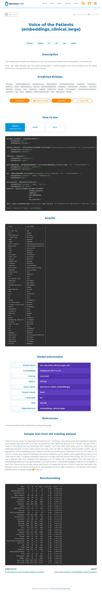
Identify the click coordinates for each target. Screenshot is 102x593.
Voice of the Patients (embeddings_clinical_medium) (75, 572)
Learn (59, 3)
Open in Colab (42, 101)
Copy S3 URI (83, 101)
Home (44, 3)
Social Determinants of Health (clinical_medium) (24, 572)
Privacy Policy (66, 588)
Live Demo (20, 101)
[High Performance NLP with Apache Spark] (14, 3)
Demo (76, 3)
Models (68, 3)
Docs (52, 3)
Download (61, 101)
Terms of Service (55, 588)
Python (15, 127)
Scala (35, 127)
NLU (55, 127)
